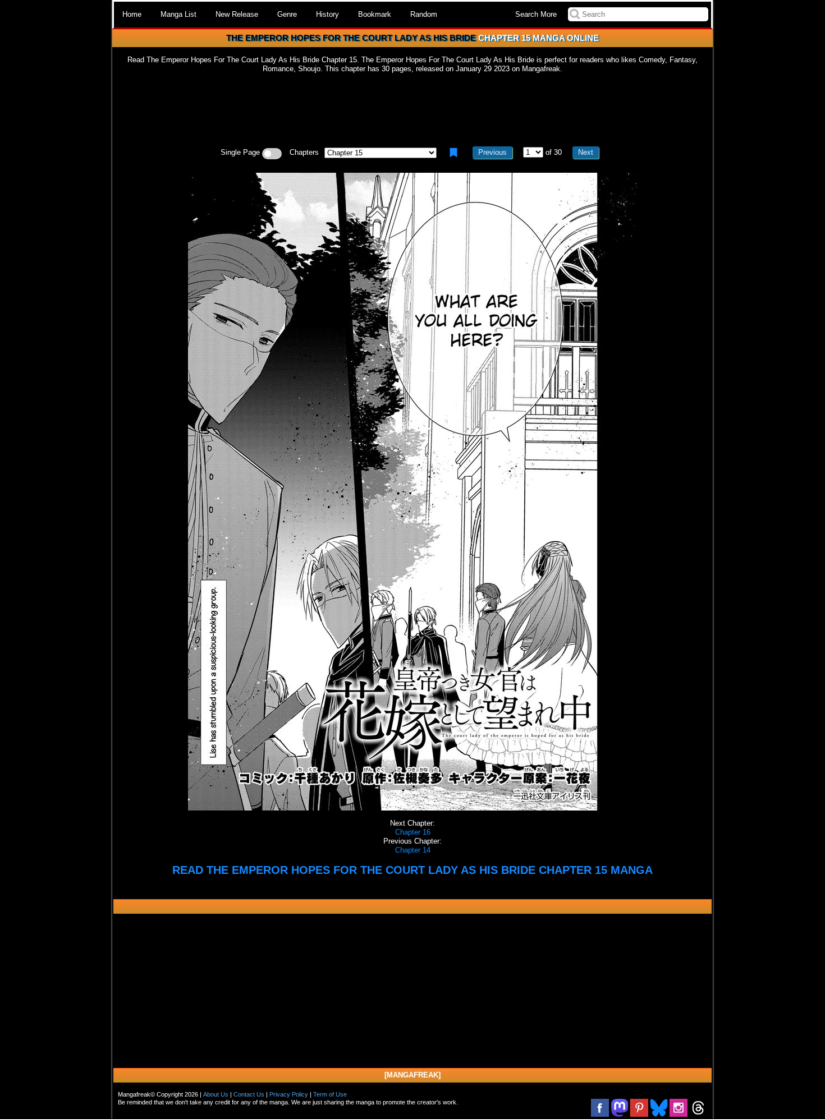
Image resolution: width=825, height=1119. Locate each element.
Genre (287, 14)
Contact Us (248, 1094)
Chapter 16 (412, 832)
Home (131, 14)
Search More (536, 14)
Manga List (178, 14)
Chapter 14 (412, 850)
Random (423, 14)
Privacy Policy (288, 1094)
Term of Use (330, 1094)
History (327, 14)
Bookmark (374, 14)
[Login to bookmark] (453, 152)
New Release (237, 14)
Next (585, 152)
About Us (215, 1094)
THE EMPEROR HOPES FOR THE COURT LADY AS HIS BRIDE (351, 38)
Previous (492, 152)
